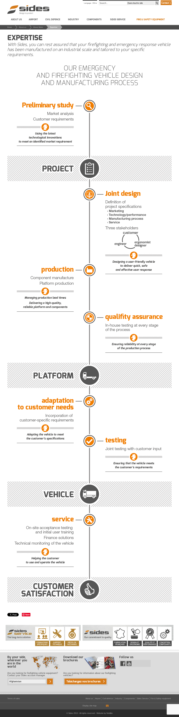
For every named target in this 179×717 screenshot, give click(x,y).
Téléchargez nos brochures (83, 681)
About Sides (38, 27)
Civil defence (52, 20)
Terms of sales (13, 698)
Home (9, 27)
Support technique (57, 643)
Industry (73, 20)
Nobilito (109, 713)
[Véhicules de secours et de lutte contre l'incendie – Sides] (28, 9)
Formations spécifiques (42, 643)
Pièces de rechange (72, 643)
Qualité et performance (149, 643)
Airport (33, 20)
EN (94, 3)
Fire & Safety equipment (151, 20)
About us (16, 20)
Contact (165, 3)
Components (94, 20)
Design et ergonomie (135, 643)
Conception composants (165, 643)
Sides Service (117, 20)
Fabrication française (120, 643)
